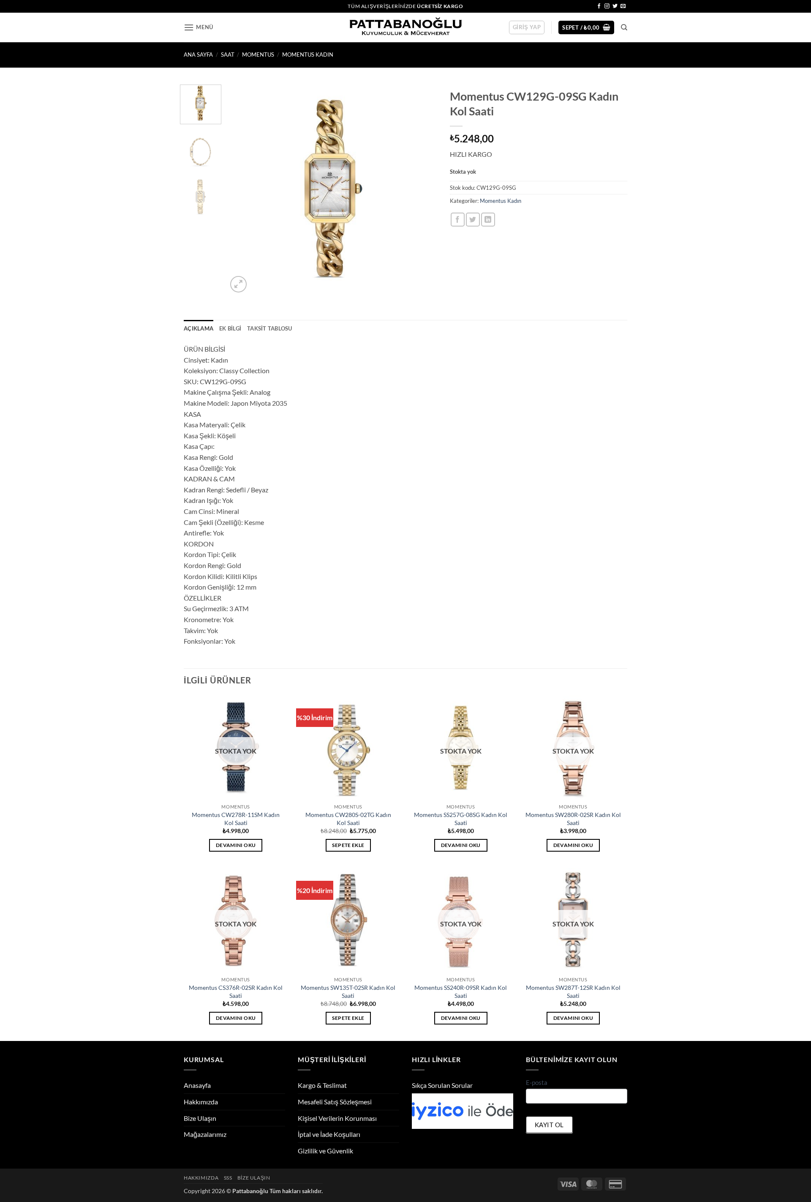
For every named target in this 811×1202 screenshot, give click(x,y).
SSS (228, 1178)
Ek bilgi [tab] (230, 328)
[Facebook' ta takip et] (598, 6)
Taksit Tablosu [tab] (269, 328)
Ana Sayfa (198, 54)
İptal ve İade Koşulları (329, 1134)
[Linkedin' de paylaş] (488, 220)
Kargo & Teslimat (322, 1085)
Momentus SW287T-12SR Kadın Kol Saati (573, 991)
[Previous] (242, 189)
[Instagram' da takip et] (607, 6)
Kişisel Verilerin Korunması (337, 1118)
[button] (198, 27)
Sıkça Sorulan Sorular (442, 1085)
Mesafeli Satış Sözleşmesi (335, 1102)
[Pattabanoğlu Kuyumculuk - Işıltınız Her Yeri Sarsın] (406, 27)
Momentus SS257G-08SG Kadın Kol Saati (460, 818)
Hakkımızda (201, 1102)
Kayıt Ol (549, 1124)
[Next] (422, 189)
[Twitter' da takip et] (615, 6)
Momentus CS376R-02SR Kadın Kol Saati (236, 991)
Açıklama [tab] (198, 328)
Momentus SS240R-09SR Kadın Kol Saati (460, 991)
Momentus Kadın (307, 54)
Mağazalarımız (205, 1134)
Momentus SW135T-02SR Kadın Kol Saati (348, 991)
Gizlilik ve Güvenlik (325, 1151)
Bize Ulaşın (200, 1118)
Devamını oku (236, 845)
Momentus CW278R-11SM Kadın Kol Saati (236, 818)
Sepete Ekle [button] (348, 845)
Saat (227, 54)
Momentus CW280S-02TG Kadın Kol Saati (348, 818)
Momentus (258, 54)
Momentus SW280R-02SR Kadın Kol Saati (573, 818)
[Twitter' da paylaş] (473, 220)
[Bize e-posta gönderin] (623, 6)
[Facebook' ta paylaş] (458, 220)
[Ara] (624, 27)
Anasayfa (197, 1085)
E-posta (536, 1082)
